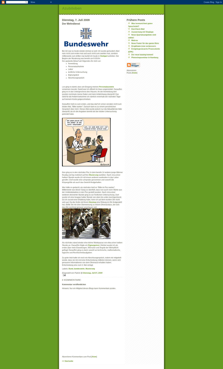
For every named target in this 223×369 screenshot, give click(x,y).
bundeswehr (79, 269)
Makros (134, 40)
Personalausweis (106, 87)
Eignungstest (94, 245)
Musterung (94, 175)
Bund (71, 269)
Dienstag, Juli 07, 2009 (92, 273)
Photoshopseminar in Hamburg (144, 57)
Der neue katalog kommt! (142, 55)
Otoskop (92, 202)
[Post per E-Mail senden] (92, 275)
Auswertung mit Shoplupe (142, 32)
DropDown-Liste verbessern (143, 46)
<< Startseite (67, 361)
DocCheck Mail (137, 29)
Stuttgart (104, 56)
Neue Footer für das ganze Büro (145, 43)
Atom (94, 357)
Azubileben (72, 8)
